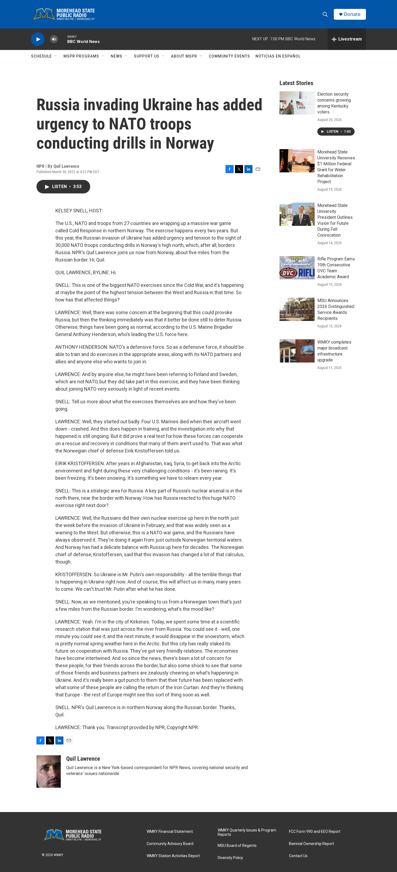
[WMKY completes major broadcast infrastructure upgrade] (297, 351)
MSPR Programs (81, 56)
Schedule (41, 56)
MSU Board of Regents (237, 846)
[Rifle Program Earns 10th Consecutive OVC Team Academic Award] (297, 267)
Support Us (146, 56)
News (116, 56)
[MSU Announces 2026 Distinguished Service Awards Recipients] (297, 309)
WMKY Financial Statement (170, 832)
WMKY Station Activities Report (173, 856)
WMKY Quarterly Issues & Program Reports (247, 832)
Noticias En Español (278, 56)
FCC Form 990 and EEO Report (314, 832)
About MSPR (184, 56)
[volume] (54, 39)
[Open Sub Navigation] (56, 56)
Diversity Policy (230, 858)
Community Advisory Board (170, 844)
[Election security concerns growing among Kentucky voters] (297, 103)
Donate (352, 14)
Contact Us (298, 856)
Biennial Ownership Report (311, 844)
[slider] (62, 39)
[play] (37, 39)
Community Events (229, 56)
